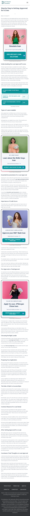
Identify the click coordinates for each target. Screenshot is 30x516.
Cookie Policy (15, 489)
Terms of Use (16, 485)
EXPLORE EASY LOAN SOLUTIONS (14, 56)
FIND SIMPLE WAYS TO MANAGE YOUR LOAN (12, 240)
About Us (24, 485)
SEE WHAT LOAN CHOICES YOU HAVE (12, 167)
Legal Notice (23, 489)
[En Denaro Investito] (6, 2)
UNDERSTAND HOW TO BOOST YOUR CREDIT (12, 313)
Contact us (6, 489)
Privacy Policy (7, 485)
